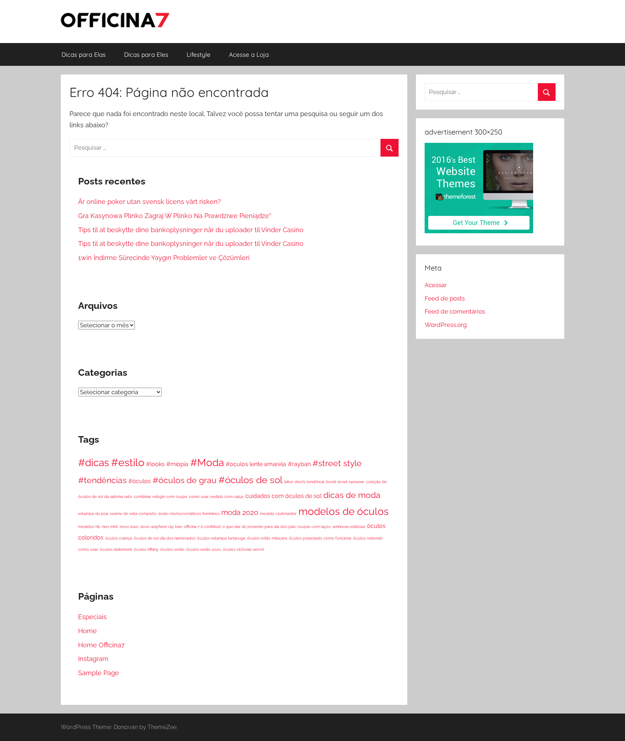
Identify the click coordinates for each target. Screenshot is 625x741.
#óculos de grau (185, 480)
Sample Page (98, 673)
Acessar (436, 285)
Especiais (92, 617)
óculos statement (116, 549)
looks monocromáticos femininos (189, 513)
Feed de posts (445, 298)
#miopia (177, 464)
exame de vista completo (133, 513)
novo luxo (129, 526)
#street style (337, 463)
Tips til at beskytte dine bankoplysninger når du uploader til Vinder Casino (190, 230)
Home (87, 631)
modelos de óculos (343, 511)
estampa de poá (93, 513)
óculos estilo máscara (267, 538)
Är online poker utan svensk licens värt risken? (149, 201)
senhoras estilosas (348, 526)
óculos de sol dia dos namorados (164, 538)
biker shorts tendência (304, 482)
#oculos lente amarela (256, 464)
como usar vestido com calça (216, 496)
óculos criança (118, 538)
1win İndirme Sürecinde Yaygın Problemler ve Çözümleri (164, 257)
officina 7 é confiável (202, 526)
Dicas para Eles (146, 54)
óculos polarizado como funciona (320, 538)
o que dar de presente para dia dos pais (259, 526)
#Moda (207, 462)
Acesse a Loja (249, 54)
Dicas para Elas (83, 54)
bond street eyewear (345, 482)
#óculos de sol (250, 479)
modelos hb (89, 526)
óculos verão (172, 549)
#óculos (139, 481)
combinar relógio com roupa (160, 496)
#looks (155, 464)
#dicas (93, 462)
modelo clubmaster (278, 513)
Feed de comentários (455, 311)
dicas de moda (351, 495)
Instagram (93, 659)
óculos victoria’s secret (243, 549)
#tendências (102, 480)
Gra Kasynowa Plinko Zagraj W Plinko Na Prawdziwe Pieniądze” (174, 216)
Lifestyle (199, 54)
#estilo (127, 462)
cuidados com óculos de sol (283, 496)
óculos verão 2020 (203, 549)
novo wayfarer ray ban (161, 526)
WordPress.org (446, 324)
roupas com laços (314, 526)
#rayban (299, 464)
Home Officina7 (101, 645)
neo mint (110, 526)
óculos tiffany (146, 549)
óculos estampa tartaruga (221, 538)
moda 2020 (239, 512)
